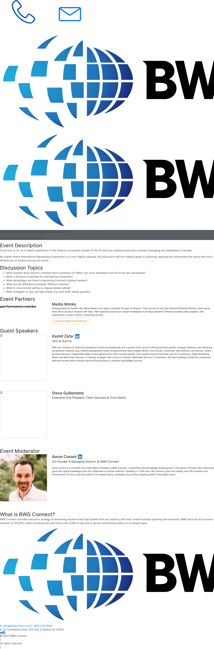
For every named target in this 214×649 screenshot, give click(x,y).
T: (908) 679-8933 (41, 625)
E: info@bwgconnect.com (15, 625)
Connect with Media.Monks (70, 320)
